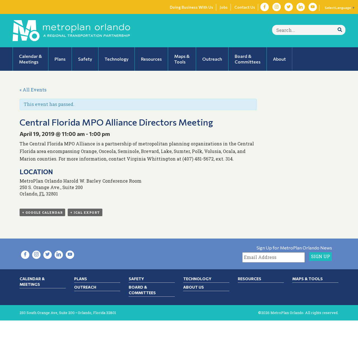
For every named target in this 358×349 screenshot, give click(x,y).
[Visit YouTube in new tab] (312, 7)
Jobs (224, 7)
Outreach (85, 287)
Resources (249, 278)
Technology (197, 278)
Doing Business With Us (191, 7)
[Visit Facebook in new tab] (264, 7)
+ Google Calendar (42, 212)
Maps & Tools (307, 278)
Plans (80, 278)
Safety (136, 278)
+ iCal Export (85, 212)
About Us (193, 287)
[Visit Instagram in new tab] (276, 7)
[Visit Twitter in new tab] (288, 7)
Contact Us (244, 7)
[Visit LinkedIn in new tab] (300, 7)
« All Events (33, 90)
